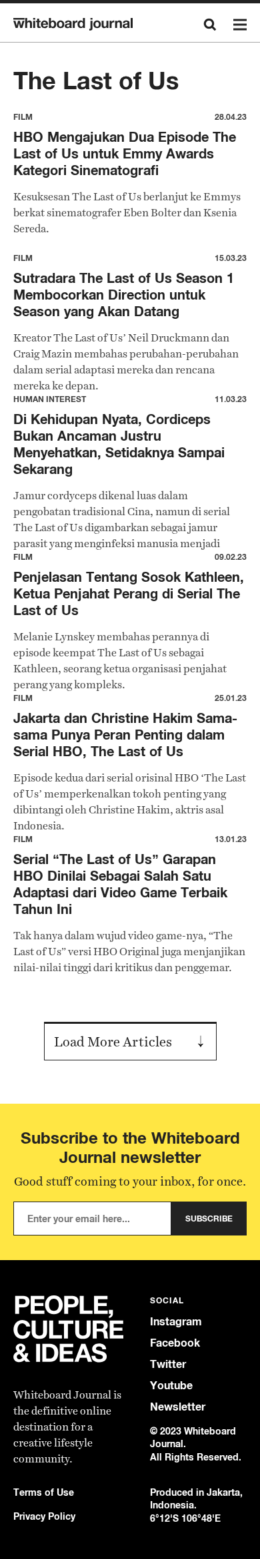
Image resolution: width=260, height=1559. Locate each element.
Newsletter (177, 1407)
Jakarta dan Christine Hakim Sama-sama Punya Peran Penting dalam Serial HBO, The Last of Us (125, 735)
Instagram (176, 1321)
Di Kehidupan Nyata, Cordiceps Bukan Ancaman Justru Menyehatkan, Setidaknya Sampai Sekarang (119, 444)
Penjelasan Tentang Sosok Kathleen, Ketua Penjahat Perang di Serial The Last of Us (128, 593)
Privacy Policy (44, 1516)
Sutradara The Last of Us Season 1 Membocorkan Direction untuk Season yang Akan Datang (123, 295)
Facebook (175, 1343)
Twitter (168, 1364)
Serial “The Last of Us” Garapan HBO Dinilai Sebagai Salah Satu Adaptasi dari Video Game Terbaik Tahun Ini (120, 884)
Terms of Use (43, 1492)
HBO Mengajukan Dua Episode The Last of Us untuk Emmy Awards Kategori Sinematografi (124, 153)
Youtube (171, 1385)
